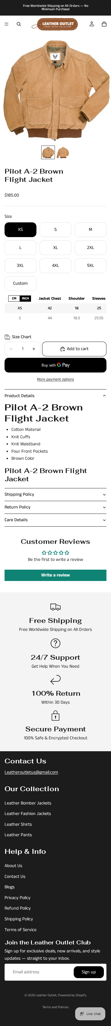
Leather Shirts (18, 824)
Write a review (55, 575)
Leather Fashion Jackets (28, 813)
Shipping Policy (19, 494)
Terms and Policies (55, 1007)
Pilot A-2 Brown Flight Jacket (46, 474)
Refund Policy (18, 908)
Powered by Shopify (72, 995)
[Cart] (104, 24)
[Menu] (6, 24)
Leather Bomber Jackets (28, 803)
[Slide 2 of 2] (63, 152)
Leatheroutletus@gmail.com (31, 772)
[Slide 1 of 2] (48, 152)
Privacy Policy (17, 898)
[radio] (14, 298)
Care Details (16, 520)
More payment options (55, 379)
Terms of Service (20, 930)
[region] (55, 308)
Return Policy (17, 507)
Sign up (89, 972)
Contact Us (15, 876)
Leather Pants (18, 835)
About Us (13, 866)
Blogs (10, 887)
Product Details (19, 396)
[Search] (19, 24)
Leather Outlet (46, 995)
